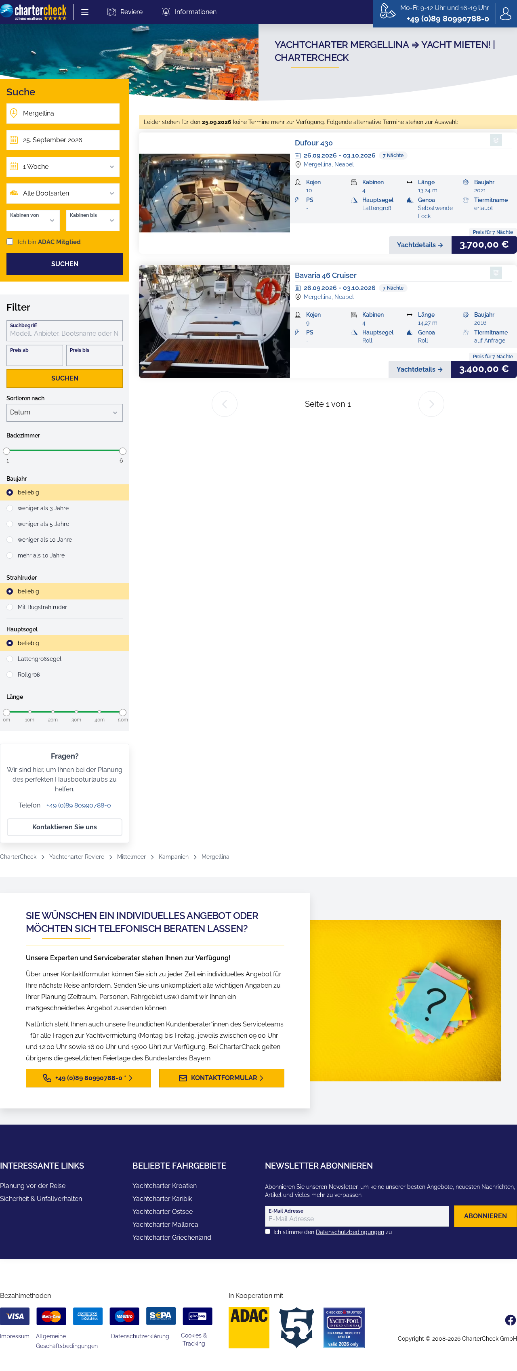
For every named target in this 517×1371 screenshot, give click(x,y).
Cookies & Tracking (194, 1339)
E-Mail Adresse (286, 1211)
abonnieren (485, 1216)
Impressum (14, 1336)
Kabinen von (24, 215)
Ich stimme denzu (332, 1232)
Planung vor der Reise (32, 1186)
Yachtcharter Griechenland (171, 1237)
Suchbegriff (23, 325)
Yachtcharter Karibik (162, 1199)
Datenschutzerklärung (140, 1336)
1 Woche (35, 166)
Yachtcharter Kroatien (164, 1186)
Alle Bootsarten (46, 193)
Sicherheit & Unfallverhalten (41, 1199)
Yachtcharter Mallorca (165, 1224)
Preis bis (79, 350)
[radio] (64, 492)
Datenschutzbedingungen (350, 1232)
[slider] (6, 451)
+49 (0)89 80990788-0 (78, 805)
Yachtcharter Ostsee (162, 1211)
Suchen (64, 264)
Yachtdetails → (420, 245)
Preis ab (19, 350)
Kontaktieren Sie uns (64, 827)
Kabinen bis (83, 215)
